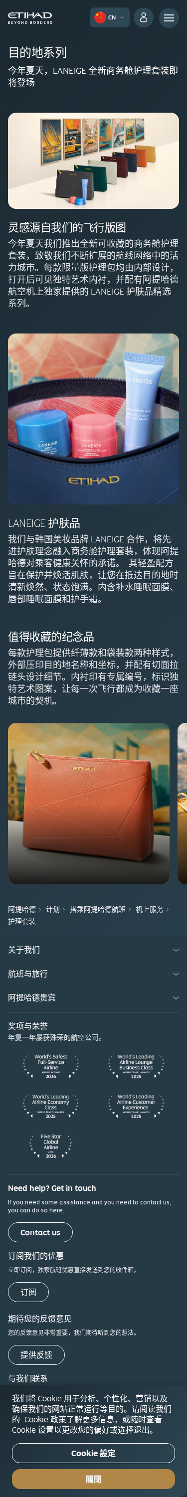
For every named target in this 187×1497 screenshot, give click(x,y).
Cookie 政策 (45, 1419)
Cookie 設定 (93, 1453)
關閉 (94, 1479)
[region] (93, 1441)
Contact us (40, 1232)
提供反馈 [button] (36, 1355)
